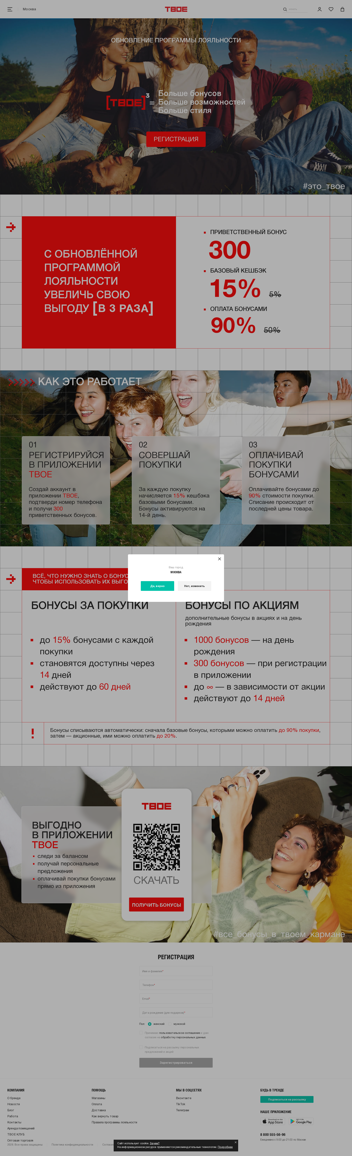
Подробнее (225, 1147)
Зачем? (155, 1143)
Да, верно (157, 586)
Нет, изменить (194, 586)
